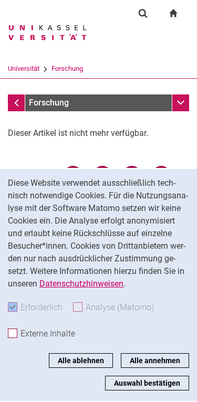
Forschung (67, 68)
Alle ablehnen (81, 360)
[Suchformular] (143, 13)
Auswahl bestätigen (147, 383)
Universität (23, 68)
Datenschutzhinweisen (81, 284)
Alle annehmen (155, 360)
